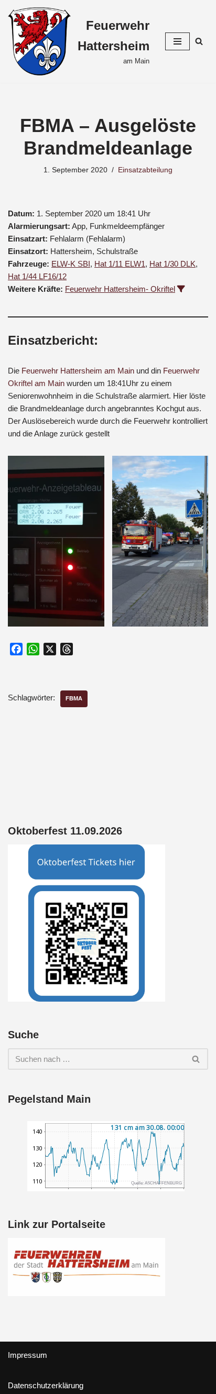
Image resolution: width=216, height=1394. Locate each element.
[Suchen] (199, 41)
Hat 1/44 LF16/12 (37, 276)
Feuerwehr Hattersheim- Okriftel (120, 288)
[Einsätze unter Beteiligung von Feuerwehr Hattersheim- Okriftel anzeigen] (181, 289)
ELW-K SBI (70, 263)
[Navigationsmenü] (177, 41)
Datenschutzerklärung (45, 1385)
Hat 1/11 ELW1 (119, 263)
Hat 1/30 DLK (172, 263)
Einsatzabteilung (145, 170)
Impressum (27, 1355)
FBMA (74, 698)
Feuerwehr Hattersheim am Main (77, 370)
